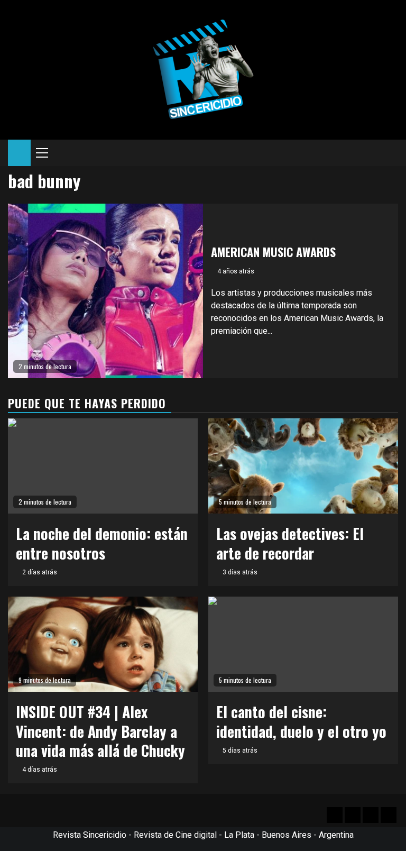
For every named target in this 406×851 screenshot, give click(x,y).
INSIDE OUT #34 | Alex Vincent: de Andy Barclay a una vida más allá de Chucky (100, 731)
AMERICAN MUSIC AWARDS (273, 251)
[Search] (390, 153)
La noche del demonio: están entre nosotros (102, 543)
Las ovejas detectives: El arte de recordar (290, 543)
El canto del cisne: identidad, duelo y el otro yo (301, 721)
